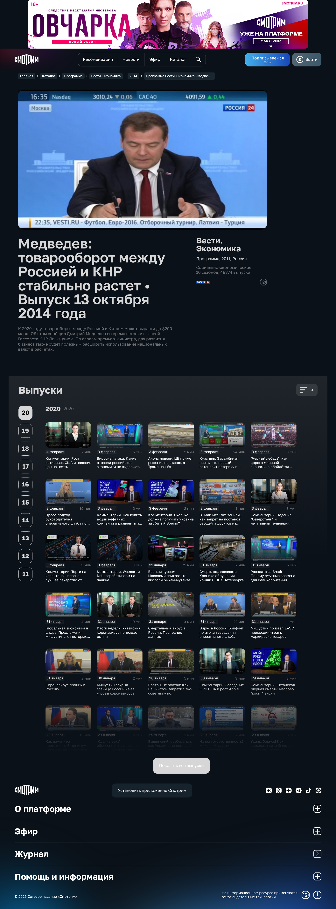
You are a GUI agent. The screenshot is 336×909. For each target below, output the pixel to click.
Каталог (48, 76)
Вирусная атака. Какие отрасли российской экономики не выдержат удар (118, 464)
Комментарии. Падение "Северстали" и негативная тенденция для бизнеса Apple (271, 521)
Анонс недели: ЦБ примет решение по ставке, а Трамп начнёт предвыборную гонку (170, 464)
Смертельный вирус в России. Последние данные (167, 632)
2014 (133, 76)
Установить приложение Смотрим (152, 790)
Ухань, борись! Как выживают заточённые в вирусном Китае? (271, 745)
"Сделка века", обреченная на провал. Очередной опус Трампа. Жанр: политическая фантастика (118, 749)
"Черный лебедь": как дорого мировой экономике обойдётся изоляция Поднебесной (271, 464)
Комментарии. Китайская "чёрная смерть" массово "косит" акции (273, 689)
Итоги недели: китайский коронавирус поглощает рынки (119, 632)
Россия (239, 258)
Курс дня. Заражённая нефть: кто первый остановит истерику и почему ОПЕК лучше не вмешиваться (220, 466)
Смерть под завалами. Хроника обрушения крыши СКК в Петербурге (222, 575)
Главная (26, 76)
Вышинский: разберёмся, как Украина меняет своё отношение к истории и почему (170, 747)
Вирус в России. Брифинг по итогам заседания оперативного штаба (221, 632)
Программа (73, 76)
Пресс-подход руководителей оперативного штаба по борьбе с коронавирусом (67, 521)
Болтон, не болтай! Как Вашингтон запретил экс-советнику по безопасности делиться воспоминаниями (170, 693)
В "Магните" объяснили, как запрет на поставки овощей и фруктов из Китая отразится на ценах (222, 521)
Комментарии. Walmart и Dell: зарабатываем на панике (118, 575)
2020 (69, 408)
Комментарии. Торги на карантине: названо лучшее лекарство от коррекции (66, 577)
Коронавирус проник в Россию (65, 687)
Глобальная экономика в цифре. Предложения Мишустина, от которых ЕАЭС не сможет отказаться (67, 636)
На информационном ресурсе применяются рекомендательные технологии (260, 895)
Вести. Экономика (106, 76)
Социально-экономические (223, 267)
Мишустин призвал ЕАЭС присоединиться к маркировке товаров (272, 632)
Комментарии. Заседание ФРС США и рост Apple (222, 687)
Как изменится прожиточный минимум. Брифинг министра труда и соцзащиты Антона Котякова (67, 749)
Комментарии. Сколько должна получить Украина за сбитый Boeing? (171, 519)
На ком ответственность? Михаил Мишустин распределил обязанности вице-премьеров (221, 749)
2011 (225, 258)
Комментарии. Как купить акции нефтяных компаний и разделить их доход (119, 521)
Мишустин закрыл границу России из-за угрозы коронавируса (115, 689)
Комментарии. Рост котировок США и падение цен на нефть (68, 462)
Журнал (32, 854)
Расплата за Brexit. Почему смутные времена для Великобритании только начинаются (273, 577)
